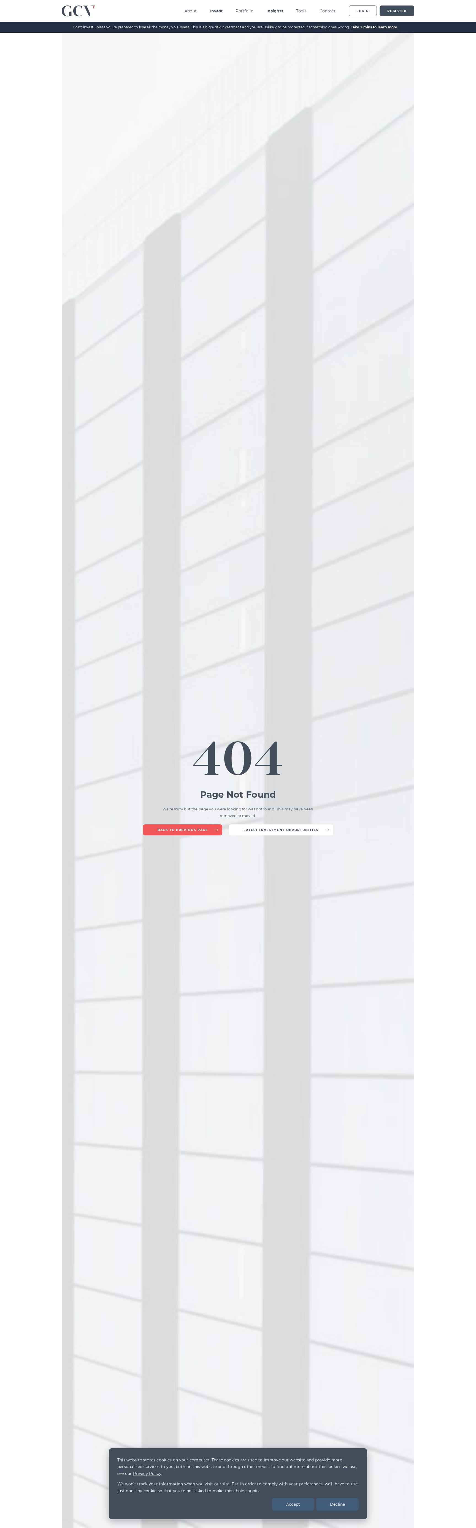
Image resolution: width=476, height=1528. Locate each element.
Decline (337, 1504)
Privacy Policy (147, 1473)
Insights (274, 11)
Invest (216, 11)
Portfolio (244, 11)
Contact (328, 11)
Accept (293, 1504)
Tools (301, 11)
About (191, 11)
